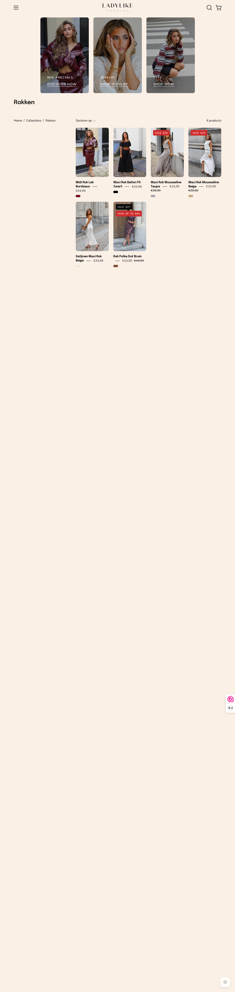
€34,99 (98, 261)
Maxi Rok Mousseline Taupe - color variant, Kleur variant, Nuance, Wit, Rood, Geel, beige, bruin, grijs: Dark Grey (153, 196)
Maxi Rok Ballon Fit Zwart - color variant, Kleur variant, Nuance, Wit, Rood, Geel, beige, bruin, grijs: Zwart (115, 192)
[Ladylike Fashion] (117, 7)
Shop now (163, 84)
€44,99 (81, 190)
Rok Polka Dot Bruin (127, 256)
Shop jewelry (114, 84)
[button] (209, 7)
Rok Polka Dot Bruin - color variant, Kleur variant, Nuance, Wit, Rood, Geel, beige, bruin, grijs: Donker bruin (115, 266)
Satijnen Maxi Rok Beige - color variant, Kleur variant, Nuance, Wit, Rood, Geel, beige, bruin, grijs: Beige (78, 266)
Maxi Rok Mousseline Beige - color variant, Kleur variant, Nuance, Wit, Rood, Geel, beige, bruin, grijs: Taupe (190, 196)
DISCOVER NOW (62, 84)
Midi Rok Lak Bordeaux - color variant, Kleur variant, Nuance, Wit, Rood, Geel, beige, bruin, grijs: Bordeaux (78, 196)
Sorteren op (84, 120)
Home (18, 120)
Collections (33, 120)
